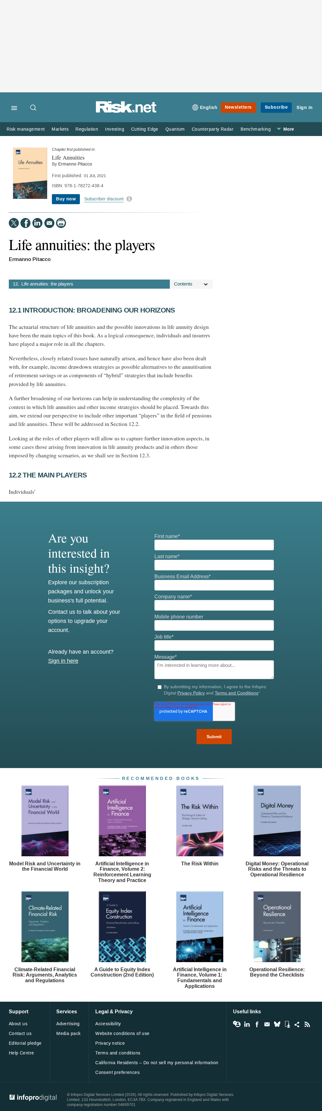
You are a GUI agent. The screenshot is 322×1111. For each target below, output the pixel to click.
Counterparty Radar (213, 129)
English (209, 107)
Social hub (297, 1024)
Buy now (66, 199)
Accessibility (108, 1024)
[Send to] (49, 223)
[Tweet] (14, 223)
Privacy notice (110, 1043)
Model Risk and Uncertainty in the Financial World (44, 866)
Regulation (86, 129)
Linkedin (247, 1024)
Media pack (68, 1034)
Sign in (305, 107)
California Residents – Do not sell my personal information (156, 1063)
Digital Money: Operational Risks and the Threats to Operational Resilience (277, 869)
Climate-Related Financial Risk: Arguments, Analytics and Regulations (45, 975)
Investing (114, 129)
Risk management (26, 129)
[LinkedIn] (37, 223)
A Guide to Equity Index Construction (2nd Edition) (122, 972)
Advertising (68, 1024)
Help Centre (21, 1053)
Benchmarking (256, 129)
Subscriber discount (104, 199)
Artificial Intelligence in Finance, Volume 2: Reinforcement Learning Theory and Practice (122, 872)
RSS (307, 1024)
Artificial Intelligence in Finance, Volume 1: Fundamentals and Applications (200, 978)
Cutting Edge (144, 129)
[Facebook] (25, 223)
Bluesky (277, 1024)
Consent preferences (117, 1073)
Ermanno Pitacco (75, 164)
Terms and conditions (117, 1053)
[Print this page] (61, 223)
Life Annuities (68, 157)
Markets (60, 129)
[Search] (34, 108)
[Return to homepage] (126, 111)
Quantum (175, 129)
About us (18, 1024)
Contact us (20, 1034)
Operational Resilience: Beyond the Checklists (277, 972)
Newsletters (238, 107)
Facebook (257, 1024)
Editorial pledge (25, 1043)
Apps (287, 1024)
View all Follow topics (237, 1024)
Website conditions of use (122, 1034)
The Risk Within (200, 863)
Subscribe (276, 107)
